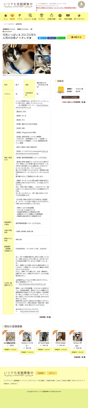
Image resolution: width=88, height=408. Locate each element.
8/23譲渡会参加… (10, 343)
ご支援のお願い (51, 19)
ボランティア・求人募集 (36, 380)
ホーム (6, 19)
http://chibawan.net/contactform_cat (32, 284)
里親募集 (12, 19)
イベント (19, 19)
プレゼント (41, 19)
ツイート (43, 38)
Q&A (60, 19)
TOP (5, 24)
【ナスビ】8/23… (44, 343)
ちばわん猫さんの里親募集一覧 (72, 102)
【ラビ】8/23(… (61, 343)
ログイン (52, 373)
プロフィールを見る (70, 97)
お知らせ (14, 384)
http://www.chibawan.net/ (29, 311)
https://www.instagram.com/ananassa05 (32, 152)
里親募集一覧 (44, 317)
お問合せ (6, 384)
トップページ (8, 380)
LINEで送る (62, 38)
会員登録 (41, 373)
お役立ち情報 (68, 19)
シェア (52, 38)
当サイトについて (79, 19)
